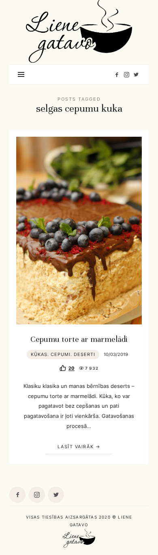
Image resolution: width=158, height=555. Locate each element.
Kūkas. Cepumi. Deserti (63, 354)
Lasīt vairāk (76, 446)
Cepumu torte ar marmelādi (79, 339)
